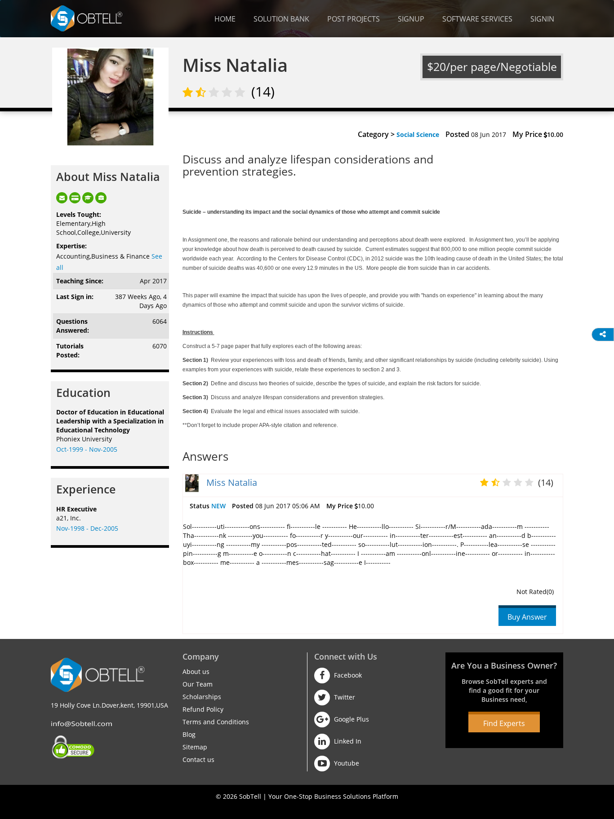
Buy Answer (527, 617)
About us (195, 671)
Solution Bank (281, 19)
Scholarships (201, 696)
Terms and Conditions (215, 722)
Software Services (477, 19)
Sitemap (194, 747)
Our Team (197, 684)
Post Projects (353, 19)
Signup (411, 19)
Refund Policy (202, 709)
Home (225, 19)
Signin (542, 19)
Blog (189, 734)
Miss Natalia (231, 482)
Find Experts (504, 723)
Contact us (198, 759)
